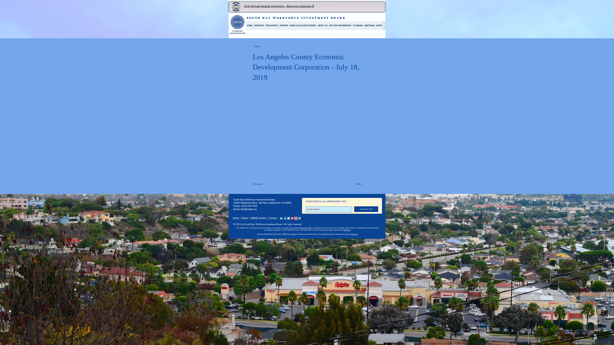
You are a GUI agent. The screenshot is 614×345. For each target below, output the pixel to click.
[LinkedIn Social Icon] (281, 218)
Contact (273, 217)
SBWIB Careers (258, 217)
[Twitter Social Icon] (288, 218)
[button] (259, 25)
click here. (347, 230)
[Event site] (313, 6)
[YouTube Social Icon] (292, 218)
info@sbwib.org (248, 209)
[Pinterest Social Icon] (296, 218)
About (245, 217)
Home (236, 217)
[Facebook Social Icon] (284, 218)
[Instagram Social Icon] (299, 218)
